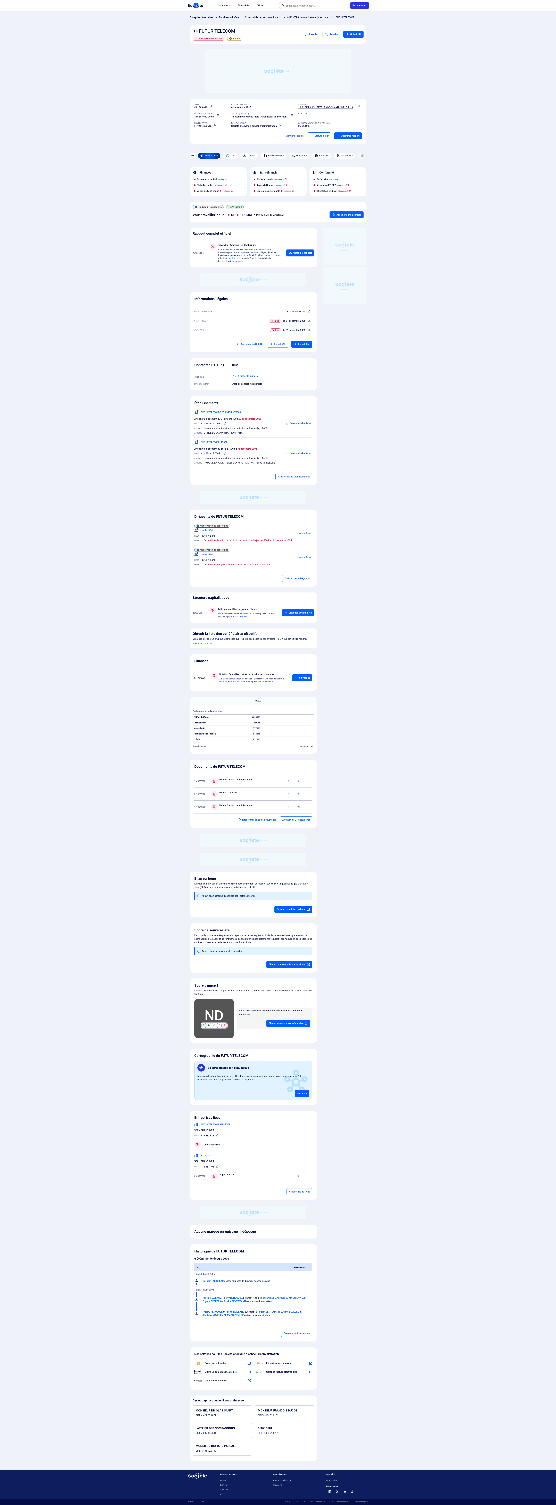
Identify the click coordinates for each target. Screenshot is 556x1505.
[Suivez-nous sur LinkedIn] (329, 1491)
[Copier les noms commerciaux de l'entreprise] (309, 312)
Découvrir (302, 1093)
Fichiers (223, 1485)
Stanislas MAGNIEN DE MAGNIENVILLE (284, 1297)
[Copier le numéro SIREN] (211, 106)
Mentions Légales (361, 1502)
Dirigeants (301, 155)
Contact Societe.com (282, 1480)
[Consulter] (299, 781)
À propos (288, 1502)
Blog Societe (331, 1480)
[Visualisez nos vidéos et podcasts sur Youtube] (344, 1491)
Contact (252, 155)
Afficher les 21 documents (296, 819)
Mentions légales (295, 135)
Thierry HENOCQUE (232, 1297)
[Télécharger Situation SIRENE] (309, 321)
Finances (324, 155)
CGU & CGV (301, 1502)
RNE (307, 126)
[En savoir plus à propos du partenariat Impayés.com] (310, 1363)
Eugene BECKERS (211, 1301)
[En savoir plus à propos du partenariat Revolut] (249, 1372)
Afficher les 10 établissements (294, 476)
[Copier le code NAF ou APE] (292, 115)
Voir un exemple (235, 261)
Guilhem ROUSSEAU (213, 1281)
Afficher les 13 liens (299, 1191)
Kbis (233, 155)
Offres (260, 5)
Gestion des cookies (317, 1502)
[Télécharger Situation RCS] (309, 330)
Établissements (276, 155)
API (221, 1494)
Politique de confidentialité (339, 1502)
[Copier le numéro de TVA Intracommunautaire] (215, 125)
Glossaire (277, 1485)
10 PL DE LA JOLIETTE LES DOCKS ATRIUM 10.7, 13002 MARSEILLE (334, 107)
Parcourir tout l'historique (296, 1333)
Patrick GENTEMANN (235, 1301)
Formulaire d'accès (203, 643)
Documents (347, 155)
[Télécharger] (308, 781)
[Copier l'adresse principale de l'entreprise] (359, 106)
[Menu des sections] (193, 156)
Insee (301, 126)
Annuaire (224, 1489)
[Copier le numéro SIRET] (218, 115)
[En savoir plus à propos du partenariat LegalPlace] (249, 1363)
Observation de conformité (214, 525)
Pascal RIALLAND (211, 1297)
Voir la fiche (305, 533)
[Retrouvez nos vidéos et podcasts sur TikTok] (352, 1491)
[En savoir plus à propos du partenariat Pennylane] (310, 1372)
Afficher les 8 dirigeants (297, 578)
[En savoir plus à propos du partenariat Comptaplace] (249, 1380)
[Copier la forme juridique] (280, 125)
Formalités (243, 5)
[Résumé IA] (289, 781)
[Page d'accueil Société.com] (195, 5)
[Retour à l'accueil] (197, 1475)
